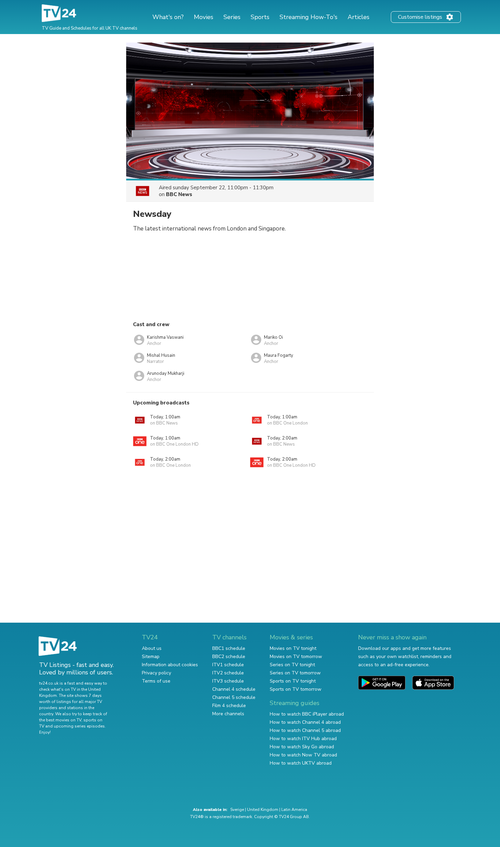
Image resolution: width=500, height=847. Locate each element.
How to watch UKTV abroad (301, 763)
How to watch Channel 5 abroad (305, 730)
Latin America (294, 809)
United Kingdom (262, 809)
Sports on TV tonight (293, 681)
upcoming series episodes (79, 726)
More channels (228, 713)
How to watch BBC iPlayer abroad (307, 714)
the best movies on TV (60, 720)
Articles (358, 17)
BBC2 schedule (228, 656)
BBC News (179, 194)
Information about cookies (170, 664)
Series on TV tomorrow (295, 673)
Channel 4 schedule (233, 689)
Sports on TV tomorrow (295, 689)
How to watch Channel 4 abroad (305, 722)
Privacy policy (156, 673)
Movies (203, 17)
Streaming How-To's (308, 17)
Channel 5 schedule (233, 697)
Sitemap (151, 656)
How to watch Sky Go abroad (302, 747)
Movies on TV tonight (293, 648)
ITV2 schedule (228, 673)
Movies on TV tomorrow (296, 656)
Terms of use (156, 681)
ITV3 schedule (228, 681)
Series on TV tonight (292, 664)
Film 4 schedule (229, 705)
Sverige (237, 809)
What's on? (168, 17)
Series (231, 17)
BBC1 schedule (228, 648)
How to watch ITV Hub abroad (303, 738)
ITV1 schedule (228, 664)
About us (152, 648)
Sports (260, 17)
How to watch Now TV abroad (303, 755)
